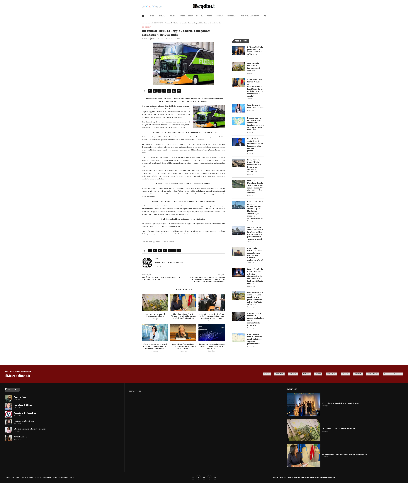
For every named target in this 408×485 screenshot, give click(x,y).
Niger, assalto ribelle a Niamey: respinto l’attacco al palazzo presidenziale (255, 339)
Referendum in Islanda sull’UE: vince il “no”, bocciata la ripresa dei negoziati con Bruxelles (255, 124)
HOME (152, 16)
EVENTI (209, 16)
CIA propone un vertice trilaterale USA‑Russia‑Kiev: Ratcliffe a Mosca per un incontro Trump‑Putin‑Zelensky (255, 233)
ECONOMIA (199, 16)
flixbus (158, 242)
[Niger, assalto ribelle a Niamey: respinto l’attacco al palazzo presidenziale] (238, 337)
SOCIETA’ (219, 16)
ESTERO (182, 16)
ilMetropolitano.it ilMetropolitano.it (29, 429)
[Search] (265, 16)
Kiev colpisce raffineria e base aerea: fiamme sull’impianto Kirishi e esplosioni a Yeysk (255, 254)
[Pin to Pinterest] (164, 91)
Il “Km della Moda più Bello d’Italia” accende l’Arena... (340, 403)
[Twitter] (146, 6)
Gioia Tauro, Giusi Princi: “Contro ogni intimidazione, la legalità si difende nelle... (183, 316)
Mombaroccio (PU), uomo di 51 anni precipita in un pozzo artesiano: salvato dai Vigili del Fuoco (255, 298)
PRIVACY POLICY (135, 391)
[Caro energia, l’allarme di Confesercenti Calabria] (155, 302)
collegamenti (147, 242)
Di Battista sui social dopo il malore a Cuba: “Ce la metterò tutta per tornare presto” (255, 145)
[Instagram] (156, 6)
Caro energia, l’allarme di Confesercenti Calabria (253, 66)
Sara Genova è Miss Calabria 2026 (255, 106)
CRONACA (161, 16)
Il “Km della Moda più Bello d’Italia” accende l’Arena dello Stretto (255, 50)
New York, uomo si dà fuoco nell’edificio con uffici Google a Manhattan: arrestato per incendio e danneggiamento (255, 210)
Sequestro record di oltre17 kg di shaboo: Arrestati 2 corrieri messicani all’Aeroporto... (211, 316)
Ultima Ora (292, 389)
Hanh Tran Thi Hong (23, 405)
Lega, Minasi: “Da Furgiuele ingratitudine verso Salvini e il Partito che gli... (183, 346)
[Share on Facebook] (155, 91)
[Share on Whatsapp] (174, 91)
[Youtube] (150, 6)
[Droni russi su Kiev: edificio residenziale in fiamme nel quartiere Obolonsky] (238, 163)
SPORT (190, 16)
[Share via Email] (179, 91)
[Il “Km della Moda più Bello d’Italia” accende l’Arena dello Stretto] (238, 50)
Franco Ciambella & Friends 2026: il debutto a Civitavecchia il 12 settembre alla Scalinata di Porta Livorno (255, 276)
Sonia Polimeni (20, 437)
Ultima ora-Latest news (250, 16)
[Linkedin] (160, 6)
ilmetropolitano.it (147, 23)
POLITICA (173, 16)
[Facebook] (143, 6)
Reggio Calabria (169, 242)
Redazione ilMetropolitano (26, 413)
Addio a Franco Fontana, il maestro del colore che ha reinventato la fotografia (255, 319)
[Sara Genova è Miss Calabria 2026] (238, 108)
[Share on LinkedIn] (169, 91)
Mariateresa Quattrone (24, 421)
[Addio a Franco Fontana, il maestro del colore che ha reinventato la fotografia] (238, 316)
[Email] (153, 6)
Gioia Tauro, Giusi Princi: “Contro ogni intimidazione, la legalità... (344, 454)
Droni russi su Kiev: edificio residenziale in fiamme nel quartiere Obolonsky (254, 166)
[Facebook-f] (193, 477)
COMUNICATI (231, 16)
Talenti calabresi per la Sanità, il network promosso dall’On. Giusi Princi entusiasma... (154, 346)
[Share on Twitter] (159, 91)
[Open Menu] (143, 16)
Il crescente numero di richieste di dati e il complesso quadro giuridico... (212, 346)
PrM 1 (157, 258)
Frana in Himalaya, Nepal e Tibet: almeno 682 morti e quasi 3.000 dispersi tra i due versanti (255, 187)
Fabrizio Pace (20, 397)
